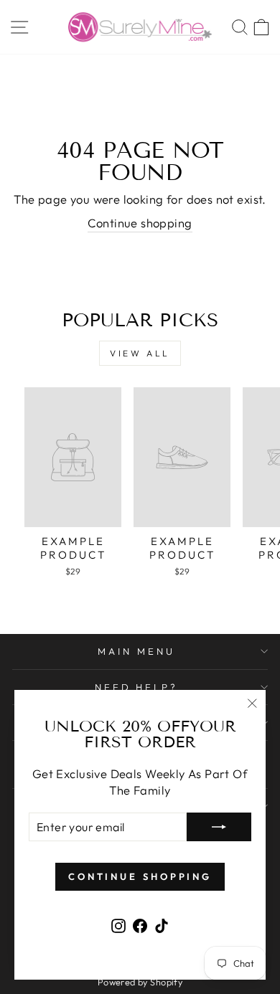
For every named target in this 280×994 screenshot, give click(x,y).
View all (140, 353)
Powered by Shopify (140, 982)
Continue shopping (140, 222)
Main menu (136, 651)
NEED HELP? (137, 687)
